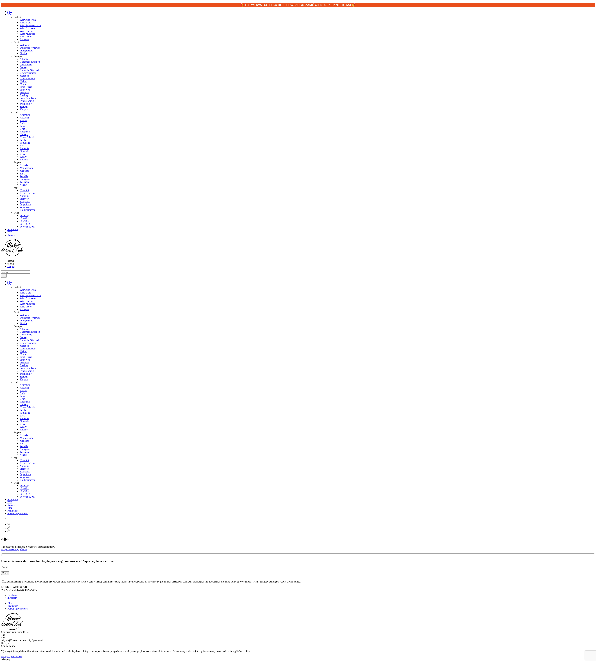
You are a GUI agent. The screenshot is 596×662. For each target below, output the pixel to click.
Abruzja (24, 435)
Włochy (24, 429)
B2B (9, 502)
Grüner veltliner (27, 348)
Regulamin (12, 510)
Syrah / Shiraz (27, 371)
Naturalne (24, 466)
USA (22, 424)
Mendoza (24, 440)
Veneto (23, 454)
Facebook (12, 595)
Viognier (24, 379)
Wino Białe (25, 292)
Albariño (24, 329)
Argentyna (25, 385)
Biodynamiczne (27, 480)
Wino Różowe (27, 301)
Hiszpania (25, 401)
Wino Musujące (27, 304)
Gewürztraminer (28, 343)
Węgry (23, 426)
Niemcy (24, 404)
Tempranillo (26, 373)
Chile (22, 393)
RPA (22, 415)
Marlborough (26, 438)
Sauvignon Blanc (28, 368)
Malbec (23, 351)
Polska (23, 410)
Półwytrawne (26, 320)
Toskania (24, 452)
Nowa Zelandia (27, 407)
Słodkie (23, 323)
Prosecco (24, 468)
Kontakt (11, 505)
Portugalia (25, 413)
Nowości (24, 460)
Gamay (23, 337)
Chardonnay (26, 334)
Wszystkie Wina (28, 290)
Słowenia (24, 421)
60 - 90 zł (24, 491)
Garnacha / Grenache (30, 340)
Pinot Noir (25, 359)
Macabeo (24, 345)
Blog (9, 508)
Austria (23, 390)
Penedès (24, 446)
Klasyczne (25, 471)
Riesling (24, 365)
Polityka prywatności (17, 513)
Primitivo (24, 362)
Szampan (24, 309)
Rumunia (24, 418)
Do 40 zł (24, 485)
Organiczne (25, 474)
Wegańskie (25, 477)
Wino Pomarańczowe (30, 295)
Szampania (25, 449)
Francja (23, 396)
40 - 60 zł (24, 488)
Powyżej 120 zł (27, 496)
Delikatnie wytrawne (30, 317)
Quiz (9, 281)
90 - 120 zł (25, 494)
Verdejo (23, 376)
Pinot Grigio (26, 357)
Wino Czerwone (28, 298)
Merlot (23, 354)
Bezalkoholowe (27, 463)
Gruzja (23, 399)
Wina (10, 14)
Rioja (22, 443)
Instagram (12, 597)
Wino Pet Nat (26, 306)
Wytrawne (25, 315)
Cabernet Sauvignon (30, 331)
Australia (24, 387)
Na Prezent (12, 499)
